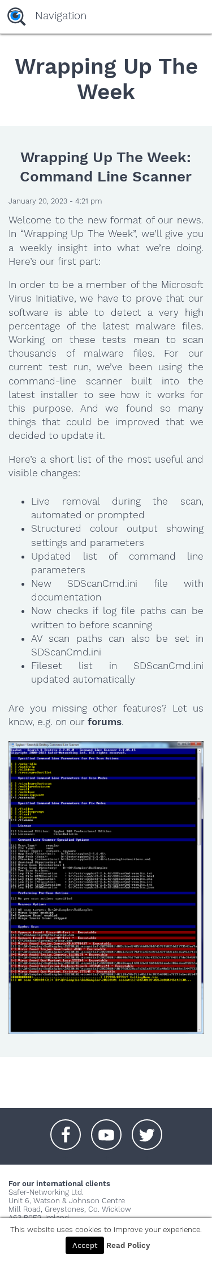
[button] (65, 1129)
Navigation (60, 15)
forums (105, 721)
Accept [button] (84, 1245)
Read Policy (128, 1245)
